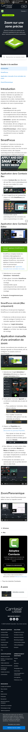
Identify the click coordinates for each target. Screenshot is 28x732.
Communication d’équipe (19, 642)
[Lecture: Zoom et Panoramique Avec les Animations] (14, 361)
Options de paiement (5, 710)
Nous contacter (4, 689)
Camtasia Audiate (5, 637)
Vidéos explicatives (5, 663)
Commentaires (4, 674)
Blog (15, 660)
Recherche (16, 663)
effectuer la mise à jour (21, 576)
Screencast (3, 639)
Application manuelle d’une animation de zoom (13, 77)
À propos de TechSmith (6, 686)
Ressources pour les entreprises (5, 702)
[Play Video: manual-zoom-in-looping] (14, 474)
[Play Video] (2, 242)
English (3, 3)
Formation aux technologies (4, 668)
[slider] (13, 170)
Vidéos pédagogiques (18, 644)
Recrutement (3, 699)
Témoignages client (18, 668)
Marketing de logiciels (18, 639)
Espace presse (4, 694)
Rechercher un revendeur (6, 705)
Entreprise (16, 647)
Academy (16, 665)
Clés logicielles (17, 677)
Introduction (4, 68)
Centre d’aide (17, 670)
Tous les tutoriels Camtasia (11, 581)
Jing (2, 649)
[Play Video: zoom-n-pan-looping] (14, 510)
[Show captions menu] (22, 484)
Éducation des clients (5, 656)
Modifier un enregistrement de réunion (7, 659)
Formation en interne (18, 634)
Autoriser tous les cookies (14, 727)
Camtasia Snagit (4, 634)
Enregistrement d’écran (19, 632)
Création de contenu (5, 672)
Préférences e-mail (18, 680)
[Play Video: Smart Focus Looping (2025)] (14, 234)
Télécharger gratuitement (14, 569)
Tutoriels (23, 11)
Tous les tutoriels (9, 15)
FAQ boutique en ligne (5, 708)
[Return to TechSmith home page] (7, 6)
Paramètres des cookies (14, 724)
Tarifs (2, 691)
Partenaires (3, 696)
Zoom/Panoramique (7, 82)
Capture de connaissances (6, 665)
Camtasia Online (4, 647)
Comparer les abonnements (14, 565)
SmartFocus (4, 72)
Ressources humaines (18, 637)
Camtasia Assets (4, 642)
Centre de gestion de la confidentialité (19, 674)
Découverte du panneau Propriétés (14, 430)
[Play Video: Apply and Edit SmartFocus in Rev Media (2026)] (14, 162)
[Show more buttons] (25, 170)
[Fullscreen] (25, 242)
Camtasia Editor (4, 632)
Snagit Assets (4, 644)
